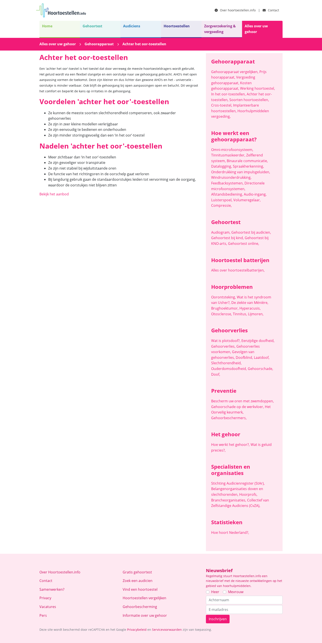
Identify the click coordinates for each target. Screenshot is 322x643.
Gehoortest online (243, 243)
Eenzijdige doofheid (257, 340)
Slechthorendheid (226, 363)
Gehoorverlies (223, 346)
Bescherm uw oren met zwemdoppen (242, 401)
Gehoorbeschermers (229, 417)
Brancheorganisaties (228, 500)
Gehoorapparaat (99, 44)
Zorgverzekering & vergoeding (220, 29)
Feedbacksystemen (227, 183)
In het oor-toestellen (228, 94)
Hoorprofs (248, 494)
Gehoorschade (260, 368)
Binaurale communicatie (247, 160)
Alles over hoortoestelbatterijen (238, 270)
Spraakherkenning (248, 166)
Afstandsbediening (227, 194)
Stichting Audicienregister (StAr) (238, 483)
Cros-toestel (221, 105)
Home (47, 26)
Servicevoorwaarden (167, 629)
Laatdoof (261, 357)
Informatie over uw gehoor (145, 615)
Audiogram (220, 232)
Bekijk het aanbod (54, 194)
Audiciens (131, 26)
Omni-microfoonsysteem (232, 149)
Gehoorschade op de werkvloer (237, 406)
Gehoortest (92, 26)
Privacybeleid (137, 629)
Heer (215, 591)
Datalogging (221, 166)
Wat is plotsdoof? (226, 340)
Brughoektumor (225, 308)
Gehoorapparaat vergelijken (234, 71)
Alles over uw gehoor (256, 29)
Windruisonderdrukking (231, 177)
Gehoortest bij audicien (251, 232)
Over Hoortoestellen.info (59, 572)
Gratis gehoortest (137, 572)
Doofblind (244, 357)
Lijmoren (256, 314)
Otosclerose (221, 314)
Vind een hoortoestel (140, 589)
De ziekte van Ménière (249, 302)
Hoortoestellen (177, 26)
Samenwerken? (51, 589)
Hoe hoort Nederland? (230, 532)
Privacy (45, 598)
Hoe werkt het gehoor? (230, 444)
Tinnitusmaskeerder (228, 155)
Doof (215, 374)
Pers (43, 615)
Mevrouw (235, 591)
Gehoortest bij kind (227, 237)
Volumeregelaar (247, 200)
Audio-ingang (255, 194)
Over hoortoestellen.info (237, 10)
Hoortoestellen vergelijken (144, 598)
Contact (273, 10)
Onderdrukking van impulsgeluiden (240, 172)
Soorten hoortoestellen (249, 99)
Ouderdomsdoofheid (229, 368)
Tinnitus (240, 314)
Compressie (221, 205)
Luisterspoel (221, 200)
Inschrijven (218, 619)
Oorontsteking (223, 297)
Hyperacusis (250, 308)
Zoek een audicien (137, 580)
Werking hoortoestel (257, 88)
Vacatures (47, 606)
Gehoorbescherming (140, 606)
